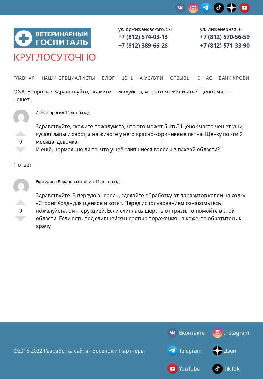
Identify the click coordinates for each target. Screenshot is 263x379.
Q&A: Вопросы (31, 91)
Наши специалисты (68, 78)
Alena (41, 112)
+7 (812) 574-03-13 (143, 36)
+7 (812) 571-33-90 (225, 45)
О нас (204, 78)
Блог (108, 78)
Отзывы (180, 78)
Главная (24, 78)
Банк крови (234, 78)
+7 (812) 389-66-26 (143, 45)
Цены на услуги (142, 78)
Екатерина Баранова (56, 181)
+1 (20, 131)
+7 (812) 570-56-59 (225, 36)
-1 (20, 152)
